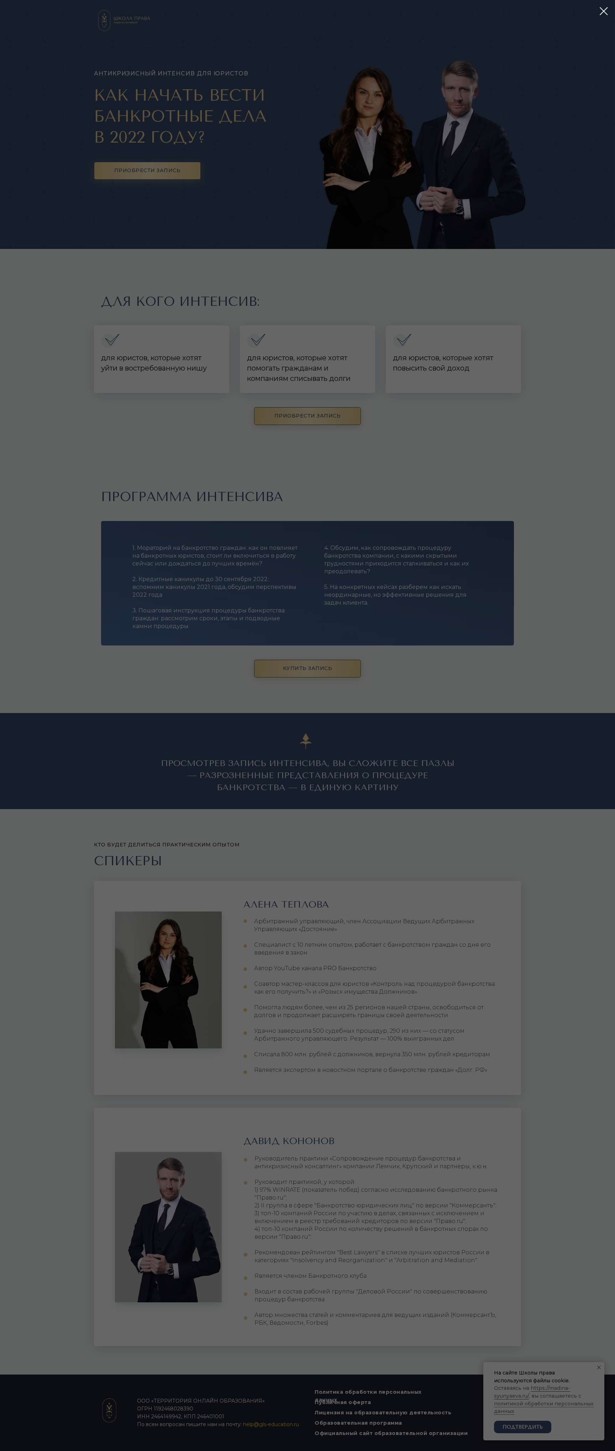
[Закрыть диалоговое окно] (603, 11)
